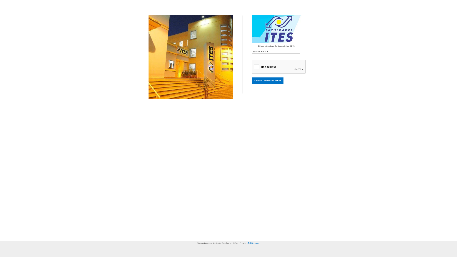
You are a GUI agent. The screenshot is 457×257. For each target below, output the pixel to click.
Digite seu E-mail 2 (260, 52)
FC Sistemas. (254, 243)
